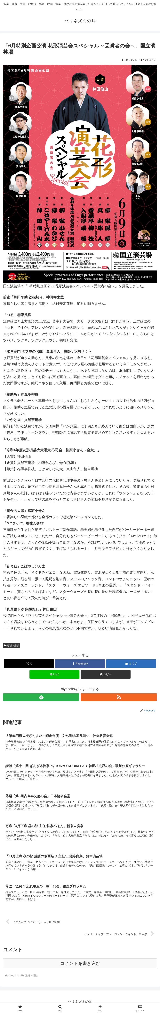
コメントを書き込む (80, 963)
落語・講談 (13, 645)
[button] (106, 674)
